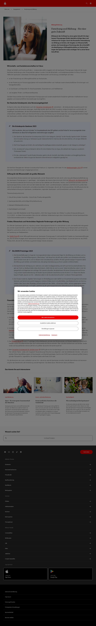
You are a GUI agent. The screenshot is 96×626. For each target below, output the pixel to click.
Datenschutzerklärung (33, 303)
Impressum (54, 335)
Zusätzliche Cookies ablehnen (48, 323)
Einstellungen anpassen (48, 328)
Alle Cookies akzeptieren (48, 317)
